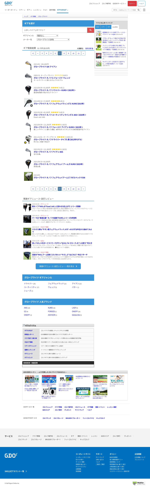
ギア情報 (90, 407)
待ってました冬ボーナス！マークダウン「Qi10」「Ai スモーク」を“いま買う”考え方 (62, 243)
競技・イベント (100, 407)
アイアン (77, 283)
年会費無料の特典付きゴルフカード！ (83, 377)
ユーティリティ (31, 287)
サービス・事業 (80, 462)
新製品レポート (29, 334)
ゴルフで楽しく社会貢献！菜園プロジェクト (31, 385)
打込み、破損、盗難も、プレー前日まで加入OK (31, 390)
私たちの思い (80, 459)
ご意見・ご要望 (100, 464)
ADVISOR (52, 314)
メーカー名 (27, 39)
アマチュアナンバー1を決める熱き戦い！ (100, 397)
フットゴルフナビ (88, 418)
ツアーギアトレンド (30, 346)
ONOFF (76, 311)
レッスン (36, 10)
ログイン (132, 3)
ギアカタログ (61, 10)
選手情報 (52, 10)
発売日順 (88, 48)
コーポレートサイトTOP (83, 457)
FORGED (52, 311)
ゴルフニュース (80, 407)
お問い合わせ (100, 459)
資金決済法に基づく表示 (117, 469)
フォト (45, 10)
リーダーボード (10, 10)
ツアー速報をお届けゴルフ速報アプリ (64, 385)
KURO (51, 307)
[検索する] (90, 30)
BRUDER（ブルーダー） (73, 418)
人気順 (79, 48)
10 (73, 53)
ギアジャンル (28, 35)
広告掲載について (140, 457)
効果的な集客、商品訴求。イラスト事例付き (49, 385)
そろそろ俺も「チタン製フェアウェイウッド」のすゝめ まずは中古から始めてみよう (62, 230)
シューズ (28, 290)
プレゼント (67, 410)
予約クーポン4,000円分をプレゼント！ (83, 397)
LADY (75, 307)
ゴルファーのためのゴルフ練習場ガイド (100, 385)
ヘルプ (141, 3)
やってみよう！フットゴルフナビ (117, 385)
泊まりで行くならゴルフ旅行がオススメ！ (66, 390)
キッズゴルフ (100, 418)
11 (79, 53)
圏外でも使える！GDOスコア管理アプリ (49, 397)
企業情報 (78, 469)
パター (75, 287)
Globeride (77, 314)
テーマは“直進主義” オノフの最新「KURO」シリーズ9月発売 (54, 218)
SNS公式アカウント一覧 (14, 471)
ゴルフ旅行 (58, 410)
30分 (97, 27)
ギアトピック (29, 357)
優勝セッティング (30, 350)
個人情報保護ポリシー (116, 459)
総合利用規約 (114, 457)
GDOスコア (46, 410)
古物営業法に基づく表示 (117, 466)
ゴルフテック (46, 418)
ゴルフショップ (94, 3)
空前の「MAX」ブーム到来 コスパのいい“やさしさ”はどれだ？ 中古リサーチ (60, 254)
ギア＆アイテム (30, 325)
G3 (26, 311)
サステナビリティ (81, 466)
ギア (28, 10)
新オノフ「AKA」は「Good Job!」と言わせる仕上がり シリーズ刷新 (56, 206)
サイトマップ (79, 410)
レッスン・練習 (111, 407)
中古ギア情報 (29, 342)
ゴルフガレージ (58, 418)
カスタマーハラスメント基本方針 (119, 471)
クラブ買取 (58, 407)
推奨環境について (115, 462)
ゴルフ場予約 (106, 3)
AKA (27, 307)
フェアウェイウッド (57, 283)
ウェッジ (52, 287)
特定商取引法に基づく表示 (118, 464)
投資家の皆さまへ (81, 464)
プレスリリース (139, 459)
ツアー (21, 10)
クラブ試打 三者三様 (31, 338)
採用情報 (78, 471)
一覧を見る (56, 266)
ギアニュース (29, 354)
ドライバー (30, 283)
